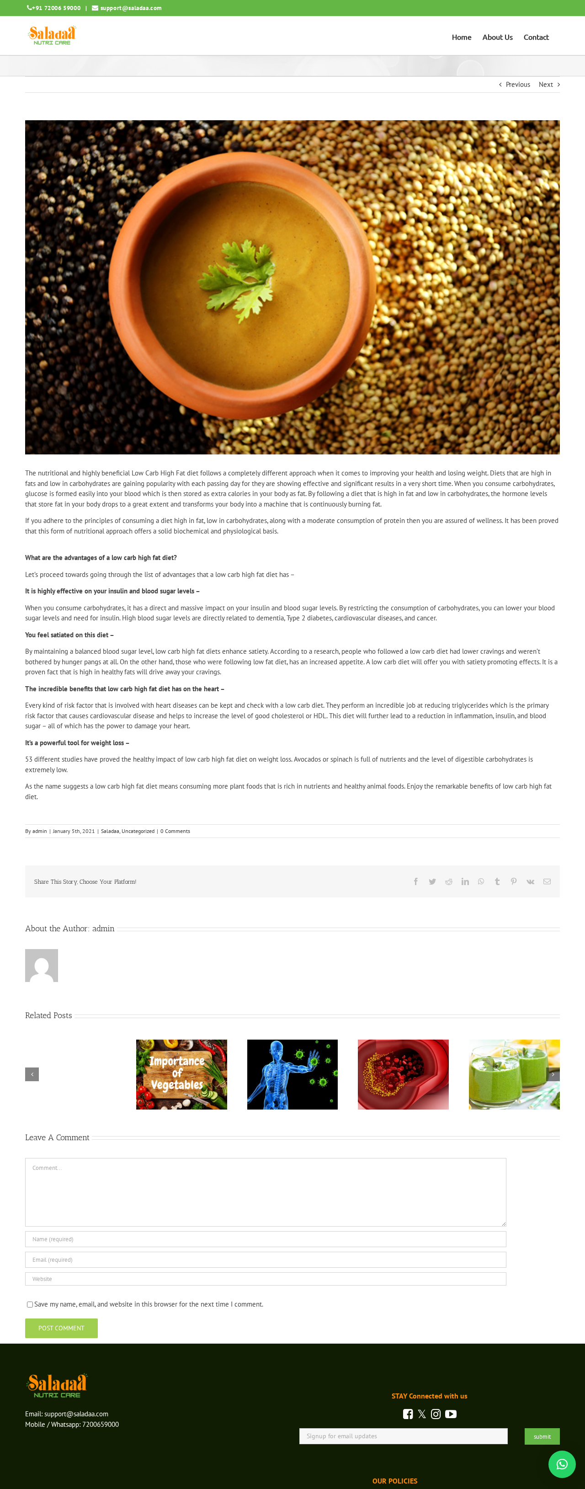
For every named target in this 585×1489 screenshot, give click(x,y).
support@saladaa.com (131, 8)
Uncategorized (138, 830)
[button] (562, 1464)
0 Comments (175, 830)
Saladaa (110, 830)
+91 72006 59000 (56, 8)
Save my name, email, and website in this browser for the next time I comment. (148, 1304)
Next (546, 84)
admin (39, 830)
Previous (518, 84)
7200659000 (100, 1424)
